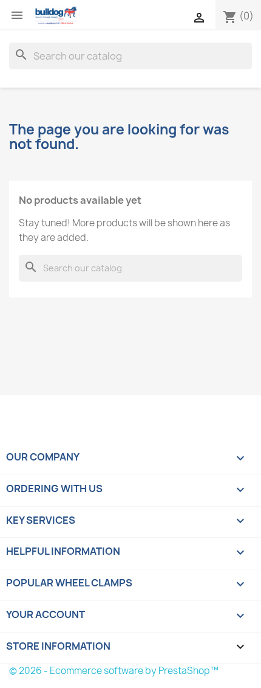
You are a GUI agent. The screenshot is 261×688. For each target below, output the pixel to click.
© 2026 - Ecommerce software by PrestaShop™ (114, 670)
